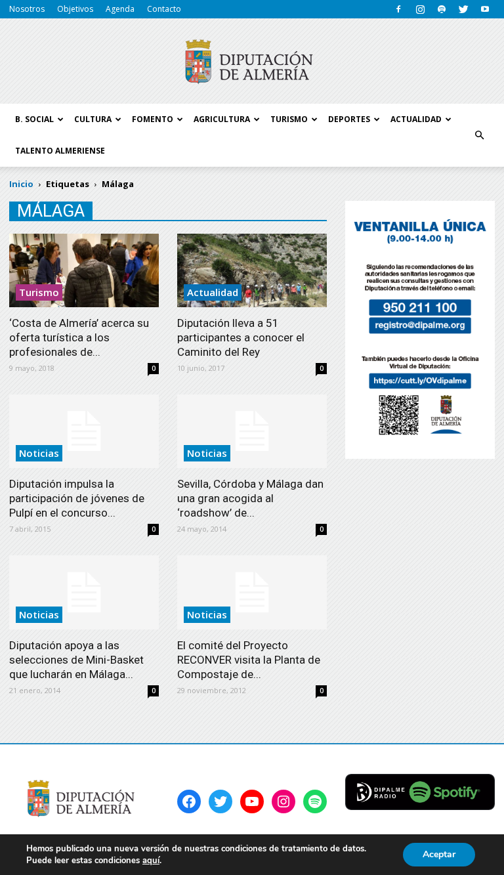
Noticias (39, 452)
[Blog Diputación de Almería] (252, 61)
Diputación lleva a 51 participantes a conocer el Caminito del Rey (240, 337)
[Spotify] (442, 9)
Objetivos (75, 8)
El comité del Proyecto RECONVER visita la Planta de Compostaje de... (248, 660)
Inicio (21, 184)
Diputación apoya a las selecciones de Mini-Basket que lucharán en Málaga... (76, 660)
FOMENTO (152, 119)
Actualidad (212, 292)
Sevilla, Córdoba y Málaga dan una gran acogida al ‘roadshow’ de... (250, 498)
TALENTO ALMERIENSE (60, 150)
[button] (479, 135)
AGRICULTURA (222, 119)
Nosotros (27, 8)
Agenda (120, 8)
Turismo (39, 292)
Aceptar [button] (439, 854)
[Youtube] (485, 9)
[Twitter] (463, 9)
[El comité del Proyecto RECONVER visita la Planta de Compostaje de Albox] (252, 592)
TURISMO (289, 119)
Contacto (164, 8)
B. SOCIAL (34, 119)
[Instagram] (420, 9)
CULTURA (93, 119)
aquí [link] (150, 860)
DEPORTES (349, 119)
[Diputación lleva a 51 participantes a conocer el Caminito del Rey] (252, 270)
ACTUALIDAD (416, 119)
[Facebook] (398, 9)
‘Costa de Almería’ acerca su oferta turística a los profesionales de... (79, 337)
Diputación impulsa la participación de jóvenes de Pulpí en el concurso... (76, 498)
